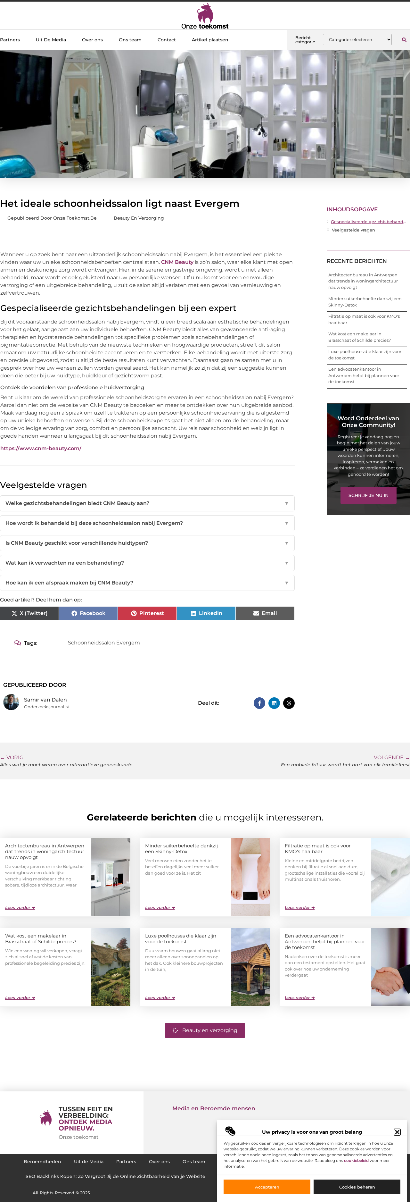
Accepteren (267, 1186)
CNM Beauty (177, 262)
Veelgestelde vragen (353, 229)
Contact (167, 40)
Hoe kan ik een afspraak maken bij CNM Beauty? (147, 583)
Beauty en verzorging (139, 218)
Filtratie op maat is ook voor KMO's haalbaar (318, 848)
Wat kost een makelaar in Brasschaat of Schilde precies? (41, 939)
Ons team (130, 40)
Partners (10, 40)
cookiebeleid (356, 1160)
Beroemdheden (42, 1161)
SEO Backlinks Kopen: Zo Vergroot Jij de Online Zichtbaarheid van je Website (115, 1176)
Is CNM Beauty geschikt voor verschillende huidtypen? (147, 543)
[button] (397, 1132)
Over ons (92, 40)
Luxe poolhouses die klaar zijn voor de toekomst (180, 939)
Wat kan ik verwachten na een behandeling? (147, 563)
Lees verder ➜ (20, 907)
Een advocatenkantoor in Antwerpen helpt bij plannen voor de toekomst (363, 375)
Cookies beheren (357, 1186)
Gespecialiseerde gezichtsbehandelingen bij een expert (369, 221)
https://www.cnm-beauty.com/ (40, 448)
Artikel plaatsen (210, 40)
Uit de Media (88, 1161)
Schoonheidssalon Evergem (104, 643)
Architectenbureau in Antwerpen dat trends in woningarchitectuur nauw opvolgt (363, 281)
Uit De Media (51, 40)
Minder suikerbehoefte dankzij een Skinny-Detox (181, 848)
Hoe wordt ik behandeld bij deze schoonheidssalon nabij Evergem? (147, 523)
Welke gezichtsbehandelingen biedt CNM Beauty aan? (147, 503)
